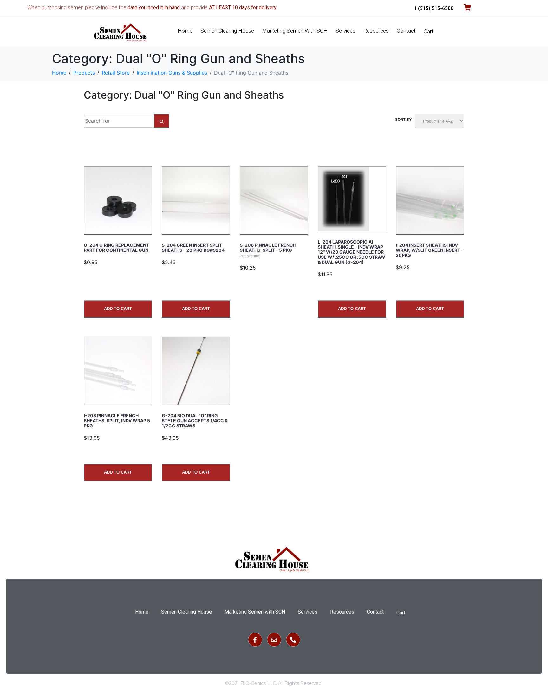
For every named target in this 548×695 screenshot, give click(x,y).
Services (346, 31)
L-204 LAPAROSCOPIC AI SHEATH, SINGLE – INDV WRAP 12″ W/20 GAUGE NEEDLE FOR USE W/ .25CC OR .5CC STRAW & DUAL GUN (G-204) (351, 252)
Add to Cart (118, 308)
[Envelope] (274, 640)
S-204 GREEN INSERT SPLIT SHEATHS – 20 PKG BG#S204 (193, 247)
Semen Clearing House (227, 31)
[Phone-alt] (293, 640)
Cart (429, 31)
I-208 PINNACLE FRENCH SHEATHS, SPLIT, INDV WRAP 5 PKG (117, 420)
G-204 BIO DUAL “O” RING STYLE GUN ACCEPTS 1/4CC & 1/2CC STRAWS (195, 420)
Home (185, 31)
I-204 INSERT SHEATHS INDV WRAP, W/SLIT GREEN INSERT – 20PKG (429, 250)
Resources (376, 31)
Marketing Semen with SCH (295, 31)
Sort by (403, 119)
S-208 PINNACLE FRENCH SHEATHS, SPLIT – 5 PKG (268, 249)
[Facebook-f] (255, 640)
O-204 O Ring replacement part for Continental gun (116, 247)
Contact (406, 31)
